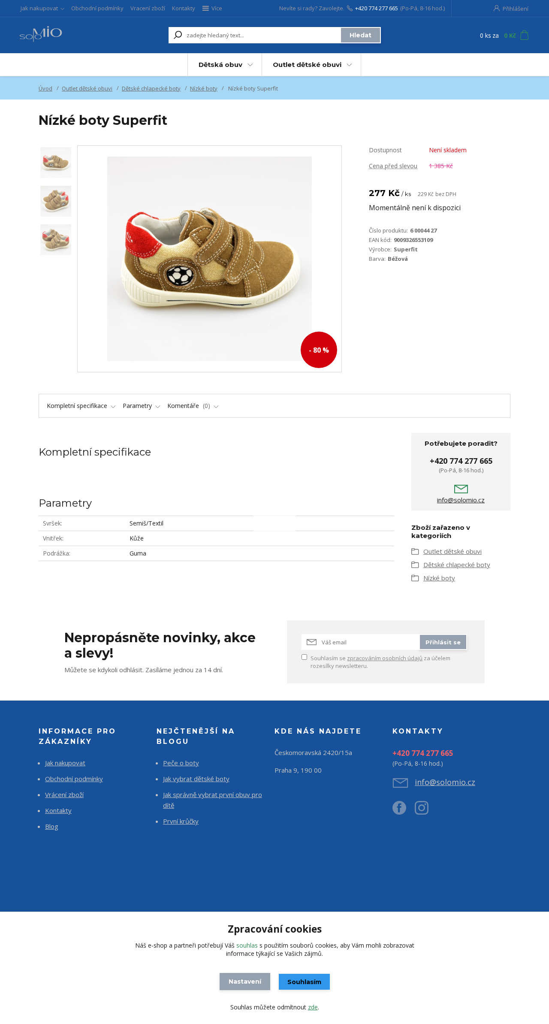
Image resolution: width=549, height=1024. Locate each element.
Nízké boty (203, 88)
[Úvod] (65, 35)
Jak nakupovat (39, 8)
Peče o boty (181, 762)
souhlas (247, 945)
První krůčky (181, 821)
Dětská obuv (220, 64)
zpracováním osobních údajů (384, 658)
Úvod (45, 88)
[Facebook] (403, 811)
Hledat (360, 35)
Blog (51, 826)
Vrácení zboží (64, 794)
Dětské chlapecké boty (151, 88)
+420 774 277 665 (376, 8)
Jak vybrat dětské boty (196, 778)
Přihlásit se (443, 642)
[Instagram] (426, 811)
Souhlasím (304, 982)
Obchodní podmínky (97, 8)
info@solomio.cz (461, 499)
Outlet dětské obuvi (307, 64)
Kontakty (183, 8)
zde (313, 1007)
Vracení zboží (147, 8)
